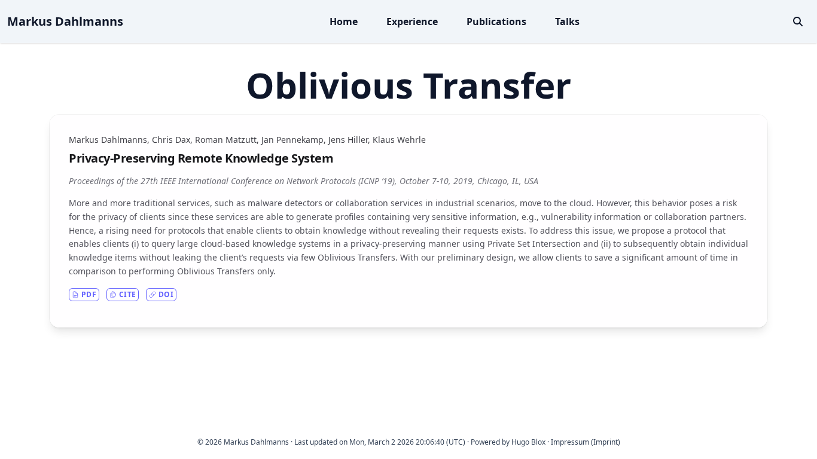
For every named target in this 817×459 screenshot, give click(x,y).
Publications (496, 21)
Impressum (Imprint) (585, 442)
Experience (412, 21)
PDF (88, 294)
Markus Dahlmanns (65, 21)
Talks (567, 21)
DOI (165, 294)
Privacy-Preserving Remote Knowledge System (201, 158)
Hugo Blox (528, 442)
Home (344, 21)
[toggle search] (798, 21)
